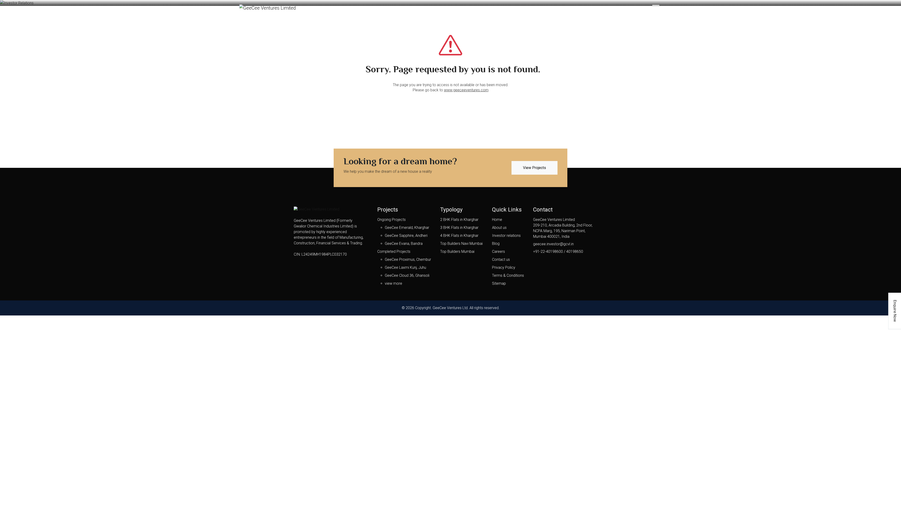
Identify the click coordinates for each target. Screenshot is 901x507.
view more (393, 283)
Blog (496, 243)
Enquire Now (895, 311)
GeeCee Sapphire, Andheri (406, 235)
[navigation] (656, 8)
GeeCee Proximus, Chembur (408, 259)
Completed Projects (393, 251)
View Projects (534, 167)
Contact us (501, 259)
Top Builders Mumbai (457, 251)
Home (497, 219)
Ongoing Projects (391, 219)
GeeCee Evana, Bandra (404, 243)
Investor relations (506, 235)
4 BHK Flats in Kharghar (459, 235)
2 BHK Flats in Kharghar (459, 219)
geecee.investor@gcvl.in (553, 244)
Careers (498, 251)
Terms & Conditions (508, 275)
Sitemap (499, 283)
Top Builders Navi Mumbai (461, 243)
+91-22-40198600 (548, 251)
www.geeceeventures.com (466, 90)
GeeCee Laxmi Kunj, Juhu (405, 267)
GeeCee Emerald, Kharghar (407, 227)
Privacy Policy (503, 267)
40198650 (574, 251)
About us (499, 227)
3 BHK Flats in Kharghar (459, 227)
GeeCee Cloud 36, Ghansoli (407, 275)
